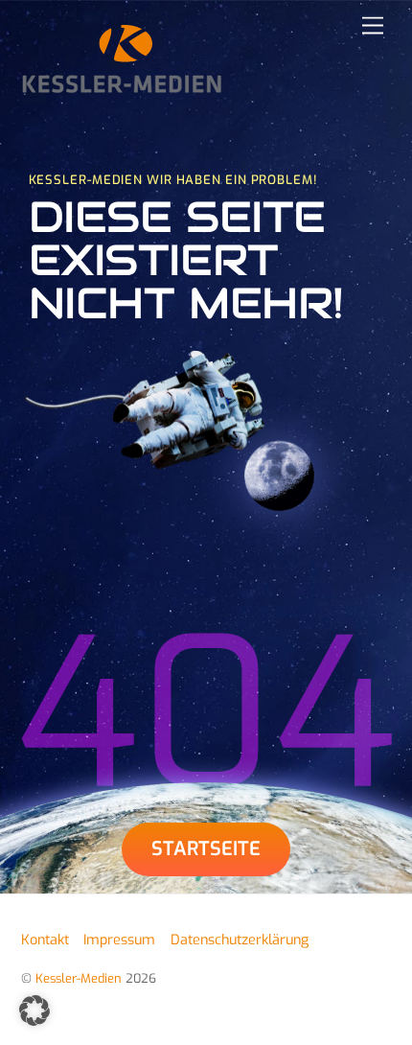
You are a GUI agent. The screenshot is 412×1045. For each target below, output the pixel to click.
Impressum (119, 940)
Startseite (206, 849)
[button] (34, 1010)
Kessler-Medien (78, 978)
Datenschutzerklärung (240, 940)
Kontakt (45, 940)
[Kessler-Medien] (121, 86)
